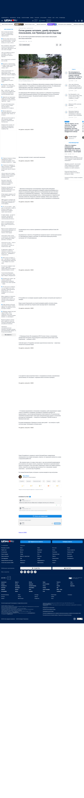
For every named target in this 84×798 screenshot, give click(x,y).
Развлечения (55, 558)
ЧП (43, 481)
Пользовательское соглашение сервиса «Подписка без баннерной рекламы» (57, 615)
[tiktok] (35, 572)
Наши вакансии (5, 556)
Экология (69, 554)
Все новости (8, 29)
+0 (56, 505)
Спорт (68, 547)
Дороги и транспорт (24, 556)
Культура (39, 552)
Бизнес (22, 550)
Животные (22, 560)
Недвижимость (5, 17)
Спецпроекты (70, 558)
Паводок (48, 481)
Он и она (54, 547)
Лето (38, 554)
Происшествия (55, 554)
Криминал (39, 550)
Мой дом (39, 556)
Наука (38, 558)
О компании (4, 552)
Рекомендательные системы (48, 611)
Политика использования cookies (49, 609)
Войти (23, 523)
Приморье (29, 481)
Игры (57, 17)
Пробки (49, 17)
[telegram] (21, 572)
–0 (60, 505)
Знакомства (13, 17)
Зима (38, 547)
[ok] (28, 572)
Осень (53, 550)
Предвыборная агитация (7, 560)
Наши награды (4, 554)
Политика (54, 552)
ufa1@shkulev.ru (16, 612)
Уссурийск (22, 481)
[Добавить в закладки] (57, 45)
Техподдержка (4, 558)
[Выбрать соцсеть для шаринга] (60, 45)
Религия (54, 560)
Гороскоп (37, 17)
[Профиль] (81, 21)
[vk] (25, 572)
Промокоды (62, 17)
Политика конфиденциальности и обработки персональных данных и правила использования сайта (62, 613)
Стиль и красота (71, 550)
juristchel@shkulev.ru (31, 613)
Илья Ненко (26, 476)
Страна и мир (70, 552)
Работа (54, 556)
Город (21, 554)
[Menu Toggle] (2, 21)
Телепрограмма (25, 17)
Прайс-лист (4, 550)
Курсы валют (43, 17)
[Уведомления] (78, 21)
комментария (25, 44)
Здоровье (22, 562)
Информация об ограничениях (48, 607)
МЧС (59, 481)
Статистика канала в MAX (7, 562)
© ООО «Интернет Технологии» (22, 618)
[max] (31, 572)
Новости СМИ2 (23, 532)
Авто (21, 547)
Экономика (70, 556)
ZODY (53, 17)
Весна (21, 552)
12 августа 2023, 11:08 (23, 41)
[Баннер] (19, 24)
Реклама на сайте (5, 547)
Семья (53, 562)
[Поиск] (75, 21)
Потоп (54, 481)
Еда (21, 558)
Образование (40, 562)
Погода (18, 17)
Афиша (31, 17)
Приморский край (36, 481)
